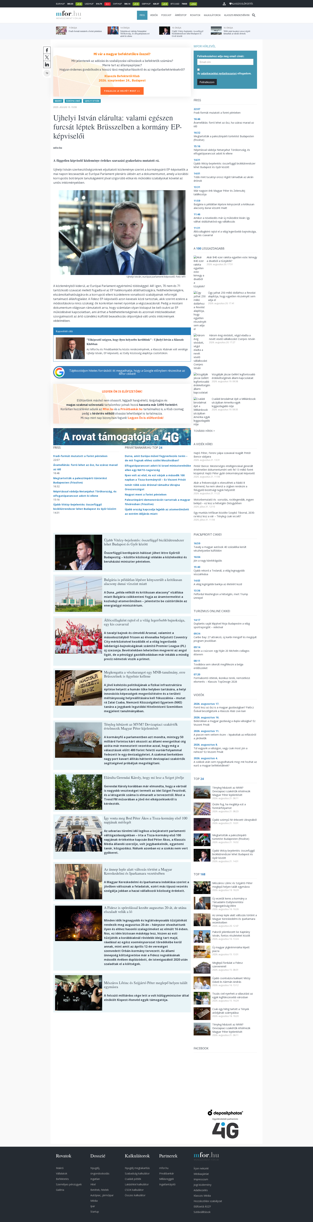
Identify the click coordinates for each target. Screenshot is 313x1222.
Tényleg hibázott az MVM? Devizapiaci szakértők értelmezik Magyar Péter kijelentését (231, 791)
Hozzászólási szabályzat (208, 1201)
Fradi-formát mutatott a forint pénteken (80, 456)
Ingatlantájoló (167, 1184)
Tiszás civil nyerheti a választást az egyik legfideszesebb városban (232, 995)
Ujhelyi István (92, 101)
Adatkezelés (201, 1190)
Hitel (93, 1184)
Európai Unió (73, 101)
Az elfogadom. (224, 73)
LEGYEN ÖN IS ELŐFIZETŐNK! (122, 391)
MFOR (67, 15)
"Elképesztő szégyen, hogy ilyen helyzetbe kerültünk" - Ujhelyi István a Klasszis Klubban (135, 341)
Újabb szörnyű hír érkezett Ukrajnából (234, 819)
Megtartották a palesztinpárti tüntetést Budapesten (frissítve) (230, 836)
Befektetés (62, 1179)
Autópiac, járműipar (102, 1195)
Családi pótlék (133, 1179)
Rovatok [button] (195, 15)
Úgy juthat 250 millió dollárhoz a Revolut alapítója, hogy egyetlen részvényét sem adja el (232, 296)
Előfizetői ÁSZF (202, 1206)
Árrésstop (181, 15)
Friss (142, 15)
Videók (154, 15)
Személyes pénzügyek (69, 1184)
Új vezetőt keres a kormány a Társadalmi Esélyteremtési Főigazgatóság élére (229, 902)
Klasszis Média (202, 1195)
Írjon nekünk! (201, 1168)
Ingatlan (95, 1179)
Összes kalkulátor (135, 1195)
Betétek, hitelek (99, 1190)
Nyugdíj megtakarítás (137, 1168)
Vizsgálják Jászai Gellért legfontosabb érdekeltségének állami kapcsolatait (233, 376)
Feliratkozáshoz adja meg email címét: (220, 56)
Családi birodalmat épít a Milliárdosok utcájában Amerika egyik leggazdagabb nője (234, 402)
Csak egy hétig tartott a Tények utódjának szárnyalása (230, 1010)
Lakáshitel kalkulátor (137, 1184)
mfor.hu (163, 1168)
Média (94, 1200)
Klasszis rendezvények (237, 15)
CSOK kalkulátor (134, 1190)
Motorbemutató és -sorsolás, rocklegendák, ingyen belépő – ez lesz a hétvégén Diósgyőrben (224, 501)
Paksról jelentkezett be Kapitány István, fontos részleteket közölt (231, 933)
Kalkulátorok (212, 15)
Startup (94, 1211)
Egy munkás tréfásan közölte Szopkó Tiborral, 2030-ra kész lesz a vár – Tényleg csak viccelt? (224, 514)
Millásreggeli (166, 1179)
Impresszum (201, 1179)
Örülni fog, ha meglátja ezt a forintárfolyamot (229, 806)
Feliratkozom (207, 82)
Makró (58, 101)
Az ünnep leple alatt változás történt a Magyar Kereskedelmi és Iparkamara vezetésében (234, 918)
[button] (224, 4)
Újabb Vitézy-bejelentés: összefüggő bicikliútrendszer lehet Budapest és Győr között (233, 854)
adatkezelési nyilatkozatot (219, 73)
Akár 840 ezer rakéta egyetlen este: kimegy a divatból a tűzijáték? (232, 259)
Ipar (92, 1206)
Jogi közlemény (202, 1184)
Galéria (60, 1190)
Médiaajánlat (201, 1174)
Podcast (166, 15)
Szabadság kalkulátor (137, 1173)
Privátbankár (166, 1173)
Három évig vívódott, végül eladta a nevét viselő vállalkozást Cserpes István (232, 337)
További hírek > (204, 431)
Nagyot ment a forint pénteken (145, 494)
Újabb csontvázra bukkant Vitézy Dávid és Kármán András (231, 980)
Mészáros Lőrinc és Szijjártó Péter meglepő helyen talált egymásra (232, 884)
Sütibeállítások (202, 1212)
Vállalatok (61, 1173)
